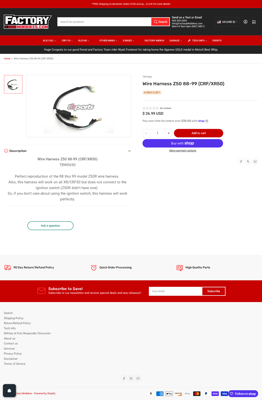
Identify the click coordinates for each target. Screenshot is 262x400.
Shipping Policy (13, 318)
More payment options (182, 150)
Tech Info (10, 328)
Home (7, 58)
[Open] (9, 390)
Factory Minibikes (22, 393)
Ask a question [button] (50, 225)
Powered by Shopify (44, 393)
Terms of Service (15, 364)
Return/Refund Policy (17, 323)
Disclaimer (11, 359)
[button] (151, 108)
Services (9, 348)
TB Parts (147, 76)
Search (8, 313)
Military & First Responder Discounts (27, 333)
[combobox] (113, 21)
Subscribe (213, 291)
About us (9, 338)
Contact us (11, 343)
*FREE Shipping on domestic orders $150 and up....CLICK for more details (131, 3)
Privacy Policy (13, 353)
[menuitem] (47, 40)
